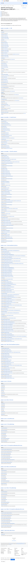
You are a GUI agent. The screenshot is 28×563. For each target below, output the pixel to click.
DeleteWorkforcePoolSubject (5, 181)
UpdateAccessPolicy (4, 483)
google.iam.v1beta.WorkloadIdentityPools (10, 344)
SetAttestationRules (4, 311)
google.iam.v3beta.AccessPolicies (8, 466)
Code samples (16, 552)
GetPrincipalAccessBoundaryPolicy (6, 454)
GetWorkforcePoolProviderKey (5, 191)
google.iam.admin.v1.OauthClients (8, 117)
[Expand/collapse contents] (4, 11)
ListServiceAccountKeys (4, 74)
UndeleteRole (3, 101)
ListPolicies (3, 411)
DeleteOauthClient (3, 126)
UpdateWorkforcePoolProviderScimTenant (7, 238)
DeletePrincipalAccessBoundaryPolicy (6, 515)
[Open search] (17, 0)
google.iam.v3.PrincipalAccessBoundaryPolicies (11, 445)
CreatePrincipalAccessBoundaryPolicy (6, 449)
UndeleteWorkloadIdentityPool (5, 319)
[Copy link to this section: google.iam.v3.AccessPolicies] (15, 418)
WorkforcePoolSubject (6, 182)
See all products (3, 549)
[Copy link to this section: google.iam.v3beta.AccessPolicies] (17, 466)
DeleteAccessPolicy (4, 473)
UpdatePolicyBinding (4, 504)
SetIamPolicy (3, 212)
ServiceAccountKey (6, 38)
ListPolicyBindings (4, 499)
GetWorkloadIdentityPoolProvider (6, 288)
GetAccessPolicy (3, 475)
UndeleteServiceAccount (4, 104)
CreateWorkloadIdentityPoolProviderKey (7, 262)
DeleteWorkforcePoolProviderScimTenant (7, 176)
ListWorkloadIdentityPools (5, 306)
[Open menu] (1, 1)
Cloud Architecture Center (16, 553)
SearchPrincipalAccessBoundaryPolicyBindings (7, 459)
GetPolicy (2, 390)
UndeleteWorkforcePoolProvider (5, 220)
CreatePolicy (3, 385)
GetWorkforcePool (3, 186)
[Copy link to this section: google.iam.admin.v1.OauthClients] (17, 117)
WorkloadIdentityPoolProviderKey (9, 263)
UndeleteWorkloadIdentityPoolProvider (6, 371)
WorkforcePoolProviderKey (7, 174)
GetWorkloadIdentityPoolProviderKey (6, 290)
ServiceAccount (5, 43)
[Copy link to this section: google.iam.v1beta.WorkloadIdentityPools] (20, 344)
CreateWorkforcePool (4, 155)
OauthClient (6, 122)
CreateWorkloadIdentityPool (5, 348)
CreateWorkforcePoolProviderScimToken (6, 165)
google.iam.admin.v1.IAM (6, 28)
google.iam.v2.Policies (6, 381)
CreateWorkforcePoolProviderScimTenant (7, 163)
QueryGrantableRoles (4, 84)
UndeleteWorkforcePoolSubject (5, 230)
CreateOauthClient (3, 121)
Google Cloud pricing (3, 550)
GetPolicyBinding (3, 433)
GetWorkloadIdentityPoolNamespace (6, 285)
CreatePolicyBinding (4, 491)
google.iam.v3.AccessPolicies (7, 418)
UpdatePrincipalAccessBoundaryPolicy (6, 462)
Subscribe (12, 559)
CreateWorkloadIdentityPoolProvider (6, 259)
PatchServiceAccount (4, 79)
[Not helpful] (26, 5)
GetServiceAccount (3, 63)
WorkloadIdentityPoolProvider (19, 263)
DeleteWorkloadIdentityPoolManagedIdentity (7, 267)
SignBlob (2, 92)
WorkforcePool (7, 156)
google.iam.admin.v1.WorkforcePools (9, 151)
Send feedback (24, 7)
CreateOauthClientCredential (5, 123)
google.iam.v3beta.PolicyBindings (8, 487)
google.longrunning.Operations (8, 530)
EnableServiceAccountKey (4, 55)
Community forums (10, 549)
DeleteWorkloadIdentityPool (5, 353)
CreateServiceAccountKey (4, 37)
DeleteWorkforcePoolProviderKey (5, 173)
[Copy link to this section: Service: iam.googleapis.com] (13, 23)
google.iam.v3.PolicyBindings (7, 424)
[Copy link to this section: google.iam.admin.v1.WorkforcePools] (18, 151)
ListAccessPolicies (4, 478)
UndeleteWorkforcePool (4, 217)
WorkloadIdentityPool (8, 253)
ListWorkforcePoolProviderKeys (5, 199)
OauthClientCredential (7, 130)
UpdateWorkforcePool (4, 233)
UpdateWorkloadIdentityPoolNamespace (6, 337)
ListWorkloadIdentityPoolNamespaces (6, 298)
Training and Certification (17, 555)
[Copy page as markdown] (18, 9)
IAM (3, 3)
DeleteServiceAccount (4, 42)
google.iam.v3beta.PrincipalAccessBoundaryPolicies (12, 509)
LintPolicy (2, 68)
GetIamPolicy (3, 277)
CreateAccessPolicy (4, 470)
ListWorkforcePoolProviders (5, 207)
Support (9, 550)
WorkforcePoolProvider (8, 159)
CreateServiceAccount (4, 34)
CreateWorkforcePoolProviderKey (5, 160)
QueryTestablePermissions (5, 87)
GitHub (15, 549)
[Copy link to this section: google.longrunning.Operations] (15, 530)
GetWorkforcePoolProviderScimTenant (6, 194)
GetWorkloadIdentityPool (4, 280)
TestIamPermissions (4, 99)
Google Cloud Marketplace (2, 552)
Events (22, 550)
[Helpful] (25, 5)
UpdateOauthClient (3, 144)
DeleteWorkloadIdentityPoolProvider (6, 272)
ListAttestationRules (4, 293)
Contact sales (2, 553)
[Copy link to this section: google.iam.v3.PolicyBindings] (15, 424)
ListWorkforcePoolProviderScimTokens (6, 204)
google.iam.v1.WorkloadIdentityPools (9, 245)
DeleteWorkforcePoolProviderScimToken (6, 178)
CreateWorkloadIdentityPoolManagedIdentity (7, 254)
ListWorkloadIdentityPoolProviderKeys (6, 301)
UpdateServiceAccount (4, 109)
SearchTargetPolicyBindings (5, 438)
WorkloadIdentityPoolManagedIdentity (14, 250)
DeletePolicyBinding (4, 430)
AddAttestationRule (4, 249)
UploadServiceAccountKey (4, 112)
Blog (21, 549)
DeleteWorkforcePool (4, 168)
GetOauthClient (3, 131)
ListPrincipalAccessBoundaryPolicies (6, 520)
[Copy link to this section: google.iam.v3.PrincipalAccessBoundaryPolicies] (23, 445)
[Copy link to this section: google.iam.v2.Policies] (12, 381)
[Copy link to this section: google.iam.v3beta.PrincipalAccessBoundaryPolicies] (24, 509)
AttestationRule (5, 250)
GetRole (2, 60)
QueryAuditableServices (4, 82)
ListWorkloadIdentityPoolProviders (6, 303)
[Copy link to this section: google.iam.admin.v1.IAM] (12, 28)
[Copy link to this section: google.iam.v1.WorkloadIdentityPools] (18, 245)
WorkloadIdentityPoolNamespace (20, 255)
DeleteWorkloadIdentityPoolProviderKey (7, 275)
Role (7, 33)
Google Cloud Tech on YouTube (23, 554)
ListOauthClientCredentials (5, 136)
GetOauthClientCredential (5, 134)
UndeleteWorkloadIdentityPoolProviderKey (7, 329)
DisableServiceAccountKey (5, 50)
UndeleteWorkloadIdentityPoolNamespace (7, 324)
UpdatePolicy (3, 395)
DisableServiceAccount (4, 47)
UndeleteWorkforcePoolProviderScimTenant (7, 225)
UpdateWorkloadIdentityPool (5, 332)
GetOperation (3, 534)
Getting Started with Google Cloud (16, 551)
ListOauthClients (3, 139)
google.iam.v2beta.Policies (7, 399)
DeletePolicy (3, 387)
